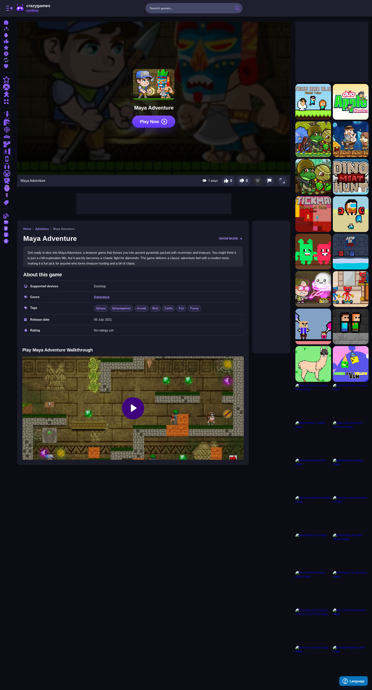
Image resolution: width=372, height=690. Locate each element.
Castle (168, 308)
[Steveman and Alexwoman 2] (351, 514)
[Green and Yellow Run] (351, 364)
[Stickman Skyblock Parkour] (313, 514)
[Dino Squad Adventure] (313, 177)
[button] (282, 180)
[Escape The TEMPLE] (351, 326)
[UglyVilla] (313, 251)
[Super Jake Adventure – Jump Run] (351, 439)
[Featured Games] (6, 47)
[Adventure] (6, 87)
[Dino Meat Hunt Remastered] (351, 177)
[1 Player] (6, 158)
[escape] (6, 151)
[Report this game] (269, 180)
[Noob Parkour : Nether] (313, 439)
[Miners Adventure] (351, 139)
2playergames (121, 308)
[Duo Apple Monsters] (351, 102)
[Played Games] (6, 53)
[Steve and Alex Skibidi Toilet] (313, 102)
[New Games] (6, 28)
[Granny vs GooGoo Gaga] (313, 663)
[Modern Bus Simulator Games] (351, 551)
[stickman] (6, 115)
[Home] (6, 22)
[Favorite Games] (6, 66)
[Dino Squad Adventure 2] (313, 139)
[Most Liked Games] (6, 41)
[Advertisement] (153, 203)
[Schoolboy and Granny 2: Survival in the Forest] (313, 626)
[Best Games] (6, 34)
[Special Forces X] (313, 551)
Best (155, 308)
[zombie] (6, 188)
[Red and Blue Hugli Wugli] (351, 289)
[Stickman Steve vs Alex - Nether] (313, 214)
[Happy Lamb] (313, 364)
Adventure (42, 229)
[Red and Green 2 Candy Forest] (313, 401)
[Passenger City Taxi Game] (351, 588)
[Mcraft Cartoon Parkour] (351, 476)
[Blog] (6, 215)
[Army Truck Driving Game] (351, 626)
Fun (181, 308)
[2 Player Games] (6, 166)
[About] (6, 234)
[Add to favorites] (258, 180)
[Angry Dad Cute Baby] (313, 326)
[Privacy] (6, 240)
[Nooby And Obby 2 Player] (351, 401)
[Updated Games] (6, 59)
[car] (6, 137)
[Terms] (6, 228)
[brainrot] (6, 195)
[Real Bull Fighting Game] (351, 663)
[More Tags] (6, 202)
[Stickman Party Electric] (313, 476)
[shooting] (6, 129)
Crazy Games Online (33, 8)
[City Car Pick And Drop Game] (313, 588)
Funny (194, 308)
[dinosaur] (6, 122)
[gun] (6, 144)
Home (27, 229)
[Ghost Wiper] (313, 289)
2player (101, 308)
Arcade (141, 308)
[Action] (6, 79)
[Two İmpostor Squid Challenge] (351, 214)
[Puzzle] (6, 94)
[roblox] (6, 180)
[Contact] (6, 222)
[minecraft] (6, 173)
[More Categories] (6, 101)
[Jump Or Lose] (351, 251)
